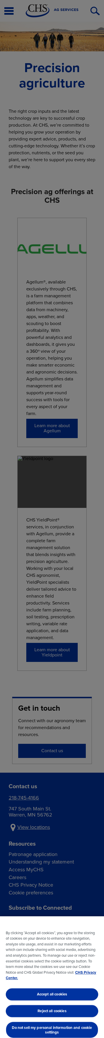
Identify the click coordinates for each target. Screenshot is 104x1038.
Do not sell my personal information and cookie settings (52, 1030)
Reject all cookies (52, 1010)
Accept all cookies (52, 994)
